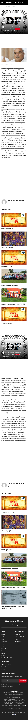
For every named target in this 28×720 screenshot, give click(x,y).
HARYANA (18, 28)
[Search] (26, 2)
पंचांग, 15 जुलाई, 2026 (6, 323)
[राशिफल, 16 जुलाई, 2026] (14, 239)
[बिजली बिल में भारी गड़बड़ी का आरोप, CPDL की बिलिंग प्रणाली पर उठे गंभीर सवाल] (14, 597)
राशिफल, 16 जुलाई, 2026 (7, 247)
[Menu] (2, 2)
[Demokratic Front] (15, 2)
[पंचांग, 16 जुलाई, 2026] (14, 257)
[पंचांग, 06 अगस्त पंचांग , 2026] (14, 220)
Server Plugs (22, 712)
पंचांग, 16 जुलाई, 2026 (6, 266)
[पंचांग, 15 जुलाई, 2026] (14, 314)
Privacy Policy (4, 686)
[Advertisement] (14, 177)
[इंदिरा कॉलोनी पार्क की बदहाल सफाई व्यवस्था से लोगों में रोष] (14, 295)
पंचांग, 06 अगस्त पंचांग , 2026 (8, 228)
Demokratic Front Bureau (12, 26)
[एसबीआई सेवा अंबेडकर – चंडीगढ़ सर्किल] (14, 276)
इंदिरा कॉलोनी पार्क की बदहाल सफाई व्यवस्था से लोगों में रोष (13, 304)
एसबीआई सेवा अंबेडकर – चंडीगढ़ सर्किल (9, 285)
